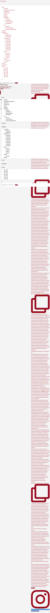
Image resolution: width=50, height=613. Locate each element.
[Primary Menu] (0, 92)
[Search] (2, 79)
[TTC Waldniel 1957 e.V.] (4, 85)
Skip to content (3, 1)
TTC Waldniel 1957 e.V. (5, 87)
